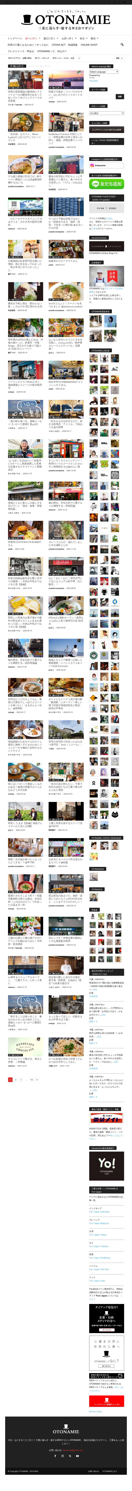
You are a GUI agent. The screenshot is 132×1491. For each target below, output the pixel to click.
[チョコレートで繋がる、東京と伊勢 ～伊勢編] (25, 1047)
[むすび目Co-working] (94, 793)
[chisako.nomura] (104, 772)
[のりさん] (94, 624)
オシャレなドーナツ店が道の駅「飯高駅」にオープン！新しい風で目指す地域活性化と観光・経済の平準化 (65, 704)
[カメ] (115, 772)
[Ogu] (110, 916)
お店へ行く (68, 38)
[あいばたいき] (115, 708)
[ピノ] (104, 804)
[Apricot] (94, 856)
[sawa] (94, 475)
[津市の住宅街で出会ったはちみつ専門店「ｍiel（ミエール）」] (66, 729)
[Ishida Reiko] (94, 761)
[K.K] (94, 751)
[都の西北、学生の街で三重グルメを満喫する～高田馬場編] (25, 648)
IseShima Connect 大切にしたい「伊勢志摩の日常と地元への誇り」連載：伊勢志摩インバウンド (65, 139)
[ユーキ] (94, 645)
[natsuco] (94, 433)
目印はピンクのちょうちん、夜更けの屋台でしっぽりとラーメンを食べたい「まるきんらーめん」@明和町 (25, 704)
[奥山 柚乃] (94, 772)
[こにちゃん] (94, 443)
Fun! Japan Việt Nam (99, 1269)
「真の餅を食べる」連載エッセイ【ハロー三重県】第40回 (25, 423)
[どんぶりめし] (110, 934)
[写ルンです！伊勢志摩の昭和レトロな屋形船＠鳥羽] (66, 926)
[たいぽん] (104, 613)
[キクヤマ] (104, 730)
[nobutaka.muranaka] (104, 825)
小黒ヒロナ (53, 1066)
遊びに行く (49, 38)
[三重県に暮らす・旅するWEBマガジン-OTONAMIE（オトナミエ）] (66, 20)
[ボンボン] (110, 925)
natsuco (11, 228)
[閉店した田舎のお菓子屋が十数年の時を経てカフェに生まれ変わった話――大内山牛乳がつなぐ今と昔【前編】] (25, 605)
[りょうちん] (104, 560)
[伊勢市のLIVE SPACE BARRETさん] (25, 530)
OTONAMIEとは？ (110, 1471)
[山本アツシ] (104, 475)
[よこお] (93, 942)
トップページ (15, 38)
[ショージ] (104, 571)
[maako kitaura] (104, 846)
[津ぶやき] (94, 507)
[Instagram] (114, 2)
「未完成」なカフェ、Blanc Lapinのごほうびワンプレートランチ (24, 137)
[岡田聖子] (94, 358)
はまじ (51, 352)
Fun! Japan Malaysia (99, 1223)
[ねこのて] (118, 959)
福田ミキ (93, 1021)
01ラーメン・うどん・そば (63, 58)
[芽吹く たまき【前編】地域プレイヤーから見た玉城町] (25, 811)
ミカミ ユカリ (54, 431)
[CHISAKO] (94, 602)
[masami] (104, 677)
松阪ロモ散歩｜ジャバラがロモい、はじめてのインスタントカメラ (65, 95)
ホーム (31, 66)
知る (82, 38)
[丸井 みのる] (115, 730)
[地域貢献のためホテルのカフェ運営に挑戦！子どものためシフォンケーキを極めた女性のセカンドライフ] (25, 729)
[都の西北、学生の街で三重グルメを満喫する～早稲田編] (66, 491)
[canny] (104, 549)
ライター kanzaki (15, 104)
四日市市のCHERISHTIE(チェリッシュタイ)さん (66, 383)
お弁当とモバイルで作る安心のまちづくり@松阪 (65, 861)
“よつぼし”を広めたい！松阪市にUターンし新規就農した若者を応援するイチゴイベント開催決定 (25, 465)
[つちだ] (104, 645)
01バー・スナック (42, 58)
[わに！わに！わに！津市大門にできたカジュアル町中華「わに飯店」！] (66, 566)
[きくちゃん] (115, 486)
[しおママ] (115, 390)
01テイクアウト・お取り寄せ (20, 58)
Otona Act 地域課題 (65, 44)
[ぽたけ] (94, 464)
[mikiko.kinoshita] (115, 539)
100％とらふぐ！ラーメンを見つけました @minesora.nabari (65, 305)
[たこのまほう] (115, 454)
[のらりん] (104, 592)
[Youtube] (124, 2)
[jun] (104, 433)
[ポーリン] (115, 783)
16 (31, 1080)
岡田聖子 (52, 830)
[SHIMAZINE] (115, 369)
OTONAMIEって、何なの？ (52, 51)
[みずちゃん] (94, 730)
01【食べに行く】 (15, 88)
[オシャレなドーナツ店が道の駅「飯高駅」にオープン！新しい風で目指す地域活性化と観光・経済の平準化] (66, 687)
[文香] (115, 719)
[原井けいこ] (115, 634)
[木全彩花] (104, 539)
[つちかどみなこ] (94, 422)
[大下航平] (115, 613)
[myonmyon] (115, 645)
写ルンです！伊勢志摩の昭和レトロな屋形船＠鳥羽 (65, 940)
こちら (94, 228)
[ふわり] (94, 666)
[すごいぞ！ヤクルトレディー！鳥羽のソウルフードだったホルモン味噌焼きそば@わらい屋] (66, 448)
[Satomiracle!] (115, 698)
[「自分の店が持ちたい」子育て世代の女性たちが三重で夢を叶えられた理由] (66, 772)
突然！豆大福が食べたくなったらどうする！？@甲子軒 (25, 861)
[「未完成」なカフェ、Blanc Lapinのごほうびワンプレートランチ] (25, 122)
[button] (122, 44)
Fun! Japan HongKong (99, 1257)
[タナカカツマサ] (104, 634)
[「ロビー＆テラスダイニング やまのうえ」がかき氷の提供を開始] (25, 206)
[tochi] (115, 517)
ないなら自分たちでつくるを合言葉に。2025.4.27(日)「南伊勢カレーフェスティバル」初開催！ (65, 344)
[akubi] (115, 560)
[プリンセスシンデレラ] (94, 379)
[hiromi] (104, 401)
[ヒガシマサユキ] (115, 846)
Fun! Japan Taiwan (98, 1234)
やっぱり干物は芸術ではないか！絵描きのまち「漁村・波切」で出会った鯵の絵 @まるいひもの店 (66, 223)
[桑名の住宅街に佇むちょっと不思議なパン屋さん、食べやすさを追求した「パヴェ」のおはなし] (66, 164)
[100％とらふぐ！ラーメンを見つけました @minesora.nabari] (66, 291)
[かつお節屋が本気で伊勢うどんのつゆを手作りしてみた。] (66, 1047)
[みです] (104, 751)
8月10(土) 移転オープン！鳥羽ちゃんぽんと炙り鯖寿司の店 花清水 (66, 621)
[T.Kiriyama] (115, 592)
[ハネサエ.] (104, 369)
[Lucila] (115, 475)
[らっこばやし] (104, 507)
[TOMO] (94, 517)
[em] (94, 783)
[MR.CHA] (115, 655)
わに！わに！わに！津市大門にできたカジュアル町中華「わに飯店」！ (65, 581)
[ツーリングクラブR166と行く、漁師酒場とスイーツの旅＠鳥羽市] (25, 370)
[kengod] (93, 934)
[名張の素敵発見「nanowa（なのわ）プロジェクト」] (104, 528)
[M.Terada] (94, 740)
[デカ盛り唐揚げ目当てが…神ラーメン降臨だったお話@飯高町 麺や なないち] (25, 164)
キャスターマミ (14, 473)
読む (95, 989)
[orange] (94, 390)
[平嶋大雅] (115, 624)
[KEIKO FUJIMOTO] (94, 677)
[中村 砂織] (115, 740)
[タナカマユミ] (104, 454)
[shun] (104, 411)
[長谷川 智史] (115, 762)
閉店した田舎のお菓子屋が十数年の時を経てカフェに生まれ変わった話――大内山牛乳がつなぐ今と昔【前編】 (25, 622)
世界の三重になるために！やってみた (28, 44)
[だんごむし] (94, 719)
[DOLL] (104, 443)
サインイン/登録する (32, 2)
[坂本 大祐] (94, 877)
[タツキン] (115, 528)
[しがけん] (104, 740)
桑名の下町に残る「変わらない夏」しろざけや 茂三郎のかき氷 (25, 305)
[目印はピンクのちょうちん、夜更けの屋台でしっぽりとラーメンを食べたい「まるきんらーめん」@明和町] (25, 687)
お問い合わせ (93, 1471)
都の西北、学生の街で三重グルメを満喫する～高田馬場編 (25, 662)
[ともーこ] (110, 336)
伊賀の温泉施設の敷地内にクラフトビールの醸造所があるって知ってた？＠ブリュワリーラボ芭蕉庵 (25, 96)
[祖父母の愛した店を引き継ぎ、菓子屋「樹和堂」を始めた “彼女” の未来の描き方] (66, 965)
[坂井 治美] (104, 581)
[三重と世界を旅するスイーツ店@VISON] (66, 811)
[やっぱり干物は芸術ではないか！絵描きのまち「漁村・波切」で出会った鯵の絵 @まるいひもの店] (66, 206)
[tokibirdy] (94, 560)
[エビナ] (104, 708)
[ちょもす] (94, 698)
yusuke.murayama (56, 147)
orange (52, 101)
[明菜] (104, 698)
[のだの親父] (101, 959)
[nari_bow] (96, 336)
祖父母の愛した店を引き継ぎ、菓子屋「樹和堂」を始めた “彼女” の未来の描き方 (65, 980)
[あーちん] (94, 581)
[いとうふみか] (115, 804)
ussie (51, 265)
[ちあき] (94, 592)
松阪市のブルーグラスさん (63, 261)
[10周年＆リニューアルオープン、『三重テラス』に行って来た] (25, 965)
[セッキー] (115, 549)
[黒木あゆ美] (104, 496)
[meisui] (94, 613)
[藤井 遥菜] (104, 655)
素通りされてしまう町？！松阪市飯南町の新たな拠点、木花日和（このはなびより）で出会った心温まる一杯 (25, 900)
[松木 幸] (94, 486)
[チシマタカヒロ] (94, 539)
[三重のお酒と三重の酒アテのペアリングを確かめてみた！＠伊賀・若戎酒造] (25, 926)
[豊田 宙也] (110, 959)
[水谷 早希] (94, 825)
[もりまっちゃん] (94, 454)
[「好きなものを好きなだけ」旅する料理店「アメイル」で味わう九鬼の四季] (66, 409)
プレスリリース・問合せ (21, 51)
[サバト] (115, 507)
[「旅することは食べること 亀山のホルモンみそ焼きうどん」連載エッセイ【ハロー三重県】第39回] (25, 1004)
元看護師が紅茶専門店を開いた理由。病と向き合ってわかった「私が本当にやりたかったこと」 (25, 266)
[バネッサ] (101, 916)
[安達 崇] (115, 571)
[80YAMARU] (115, 793)
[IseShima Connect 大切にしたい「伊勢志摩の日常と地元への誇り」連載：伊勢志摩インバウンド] (66, 122)
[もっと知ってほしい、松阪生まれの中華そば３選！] (66, 1004)
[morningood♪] (93, 959)
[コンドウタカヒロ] (104, 793)
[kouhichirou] (118, 934)
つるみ (51, 748)
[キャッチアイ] (115, 815)
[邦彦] (94, 528)
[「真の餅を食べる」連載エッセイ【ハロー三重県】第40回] (25, 409)
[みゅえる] (115, 666)
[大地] (101, 942)
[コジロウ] (94, 897)
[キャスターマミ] (94, 369)
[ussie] (104, 666)
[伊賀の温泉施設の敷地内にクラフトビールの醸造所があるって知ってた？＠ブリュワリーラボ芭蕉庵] (25, 79)
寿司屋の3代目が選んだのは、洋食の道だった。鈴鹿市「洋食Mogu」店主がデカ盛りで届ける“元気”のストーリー (25, 344)
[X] (119, 2)
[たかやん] (115, 443)
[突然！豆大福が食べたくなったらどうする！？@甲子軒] (25, 847)
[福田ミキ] (110, 321)
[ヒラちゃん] (118, 942)
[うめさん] (104, 815)
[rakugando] (110, 942)
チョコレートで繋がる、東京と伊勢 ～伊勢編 (25, 1060)
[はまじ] (115, 358)
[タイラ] (104, 602)
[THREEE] (118, 951)
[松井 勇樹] (104, 379)
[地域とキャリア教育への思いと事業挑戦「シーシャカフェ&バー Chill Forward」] (66, 648)
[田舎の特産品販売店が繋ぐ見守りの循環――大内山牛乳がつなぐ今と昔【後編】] (25, 566)
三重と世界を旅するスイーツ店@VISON (65, 825)
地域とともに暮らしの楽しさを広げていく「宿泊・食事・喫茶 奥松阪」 (26, 506)
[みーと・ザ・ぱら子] (104, 464)
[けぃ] (104, 422)
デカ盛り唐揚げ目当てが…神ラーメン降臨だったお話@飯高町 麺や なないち (25, 179)
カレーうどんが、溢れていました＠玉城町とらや (65, 544)
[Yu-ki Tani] (115, 687)
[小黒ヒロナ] (104, 390)
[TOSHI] (115, 411)
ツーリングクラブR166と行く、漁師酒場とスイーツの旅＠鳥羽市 (25, 385)
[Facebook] (109, 2)
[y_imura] (94, 401)
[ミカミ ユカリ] (94, 846)
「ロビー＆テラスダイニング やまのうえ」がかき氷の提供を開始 (25, 222)
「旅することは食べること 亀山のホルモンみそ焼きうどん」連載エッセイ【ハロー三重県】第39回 (25, 1021)
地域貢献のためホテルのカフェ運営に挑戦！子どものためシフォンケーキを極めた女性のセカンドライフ (25, 746)
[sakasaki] (115, 496)
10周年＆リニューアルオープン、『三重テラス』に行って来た (25, 980)
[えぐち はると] (115, 464)
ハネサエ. (12, 428)
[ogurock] (94, 411)
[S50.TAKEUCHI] (94, 549)
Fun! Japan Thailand (98, 1246)
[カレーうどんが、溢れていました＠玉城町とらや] (66, 530)
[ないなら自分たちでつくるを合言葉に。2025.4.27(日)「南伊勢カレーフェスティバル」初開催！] (66, 327)
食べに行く (31, 38)
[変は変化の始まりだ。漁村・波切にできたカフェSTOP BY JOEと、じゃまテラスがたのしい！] (66, 883)
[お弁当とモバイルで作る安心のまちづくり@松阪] (66, 847)
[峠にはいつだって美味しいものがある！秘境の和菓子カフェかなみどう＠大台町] (25, 772)
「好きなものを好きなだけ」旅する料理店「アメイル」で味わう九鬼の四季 (65, 424)
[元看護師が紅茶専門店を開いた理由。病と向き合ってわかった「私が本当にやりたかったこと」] (25, 249)
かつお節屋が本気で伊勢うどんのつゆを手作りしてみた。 (65, 1060)
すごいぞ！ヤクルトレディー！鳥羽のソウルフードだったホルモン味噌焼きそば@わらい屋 (65, 464)
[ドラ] (110, 951)
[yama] (94, 687)
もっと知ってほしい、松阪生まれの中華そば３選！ (65, 1018)
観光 (93, 38)
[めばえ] (104, 762)
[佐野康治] (104, 358)
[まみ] (101, 925)
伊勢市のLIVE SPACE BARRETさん (24, 544)
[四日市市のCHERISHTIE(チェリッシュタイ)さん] (66, 370)
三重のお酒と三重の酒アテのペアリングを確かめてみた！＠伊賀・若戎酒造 (25, 941)
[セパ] (115, 433)
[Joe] (104, 517)
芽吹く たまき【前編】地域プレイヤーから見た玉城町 (25, 825)
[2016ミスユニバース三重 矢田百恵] (94, 708)
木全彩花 (11, 144)
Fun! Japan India (97, 1280)
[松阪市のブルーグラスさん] (66, 249)
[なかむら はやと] (104, 624)
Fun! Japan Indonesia (99, 1211)
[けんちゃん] (93, 925)
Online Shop (89, 44)
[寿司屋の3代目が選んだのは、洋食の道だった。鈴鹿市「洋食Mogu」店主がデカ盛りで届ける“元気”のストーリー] (25, 327)
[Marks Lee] (118, 925)
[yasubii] (94, 496)
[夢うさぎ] (115, 581)
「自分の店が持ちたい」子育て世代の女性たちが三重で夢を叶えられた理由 (65, 787)
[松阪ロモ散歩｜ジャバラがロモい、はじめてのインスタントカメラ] (66, 79)
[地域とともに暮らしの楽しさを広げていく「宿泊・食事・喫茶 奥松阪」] (25, 491)
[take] (101, 951)
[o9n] (115, 751)
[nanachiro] (115, 401)
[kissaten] (94, 655)
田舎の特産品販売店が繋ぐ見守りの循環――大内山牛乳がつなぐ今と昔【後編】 (25, 581)
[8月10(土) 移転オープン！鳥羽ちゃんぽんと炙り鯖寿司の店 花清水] (66, 605)
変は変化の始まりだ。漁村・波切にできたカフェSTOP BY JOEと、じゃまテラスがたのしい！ (65, 899)
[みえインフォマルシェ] (115, 602)
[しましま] (104, 687)
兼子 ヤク (12, 274)
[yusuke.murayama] (96, 321)
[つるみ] (94, 804)
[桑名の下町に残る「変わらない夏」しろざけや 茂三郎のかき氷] (25, 291)
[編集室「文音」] (104, 719)
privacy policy (95, 1411)
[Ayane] (115, 677)
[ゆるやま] (94, 571)
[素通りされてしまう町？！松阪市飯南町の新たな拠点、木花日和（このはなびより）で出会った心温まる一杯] (25, 883)
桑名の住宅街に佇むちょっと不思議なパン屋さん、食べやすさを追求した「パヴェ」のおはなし (65, 181)
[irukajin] (93, 951)
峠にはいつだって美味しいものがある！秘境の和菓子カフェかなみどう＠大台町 (25, 787)
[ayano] (94, 815)
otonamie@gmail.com (73, 1450)
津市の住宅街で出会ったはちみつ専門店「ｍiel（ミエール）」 (66, 743)
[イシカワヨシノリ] (104, 486)
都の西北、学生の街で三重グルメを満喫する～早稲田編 (65, 504)
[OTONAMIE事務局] (93, 916)
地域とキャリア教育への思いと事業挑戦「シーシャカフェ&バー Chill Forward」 (65, 663)
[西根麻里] (115, 422)
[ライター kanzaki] (115, 379)
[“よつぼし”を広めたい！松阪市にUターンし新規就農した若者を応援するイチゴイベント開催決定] (25, 448)
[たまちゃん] (94, 634)
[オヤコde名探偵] (104, 783)
